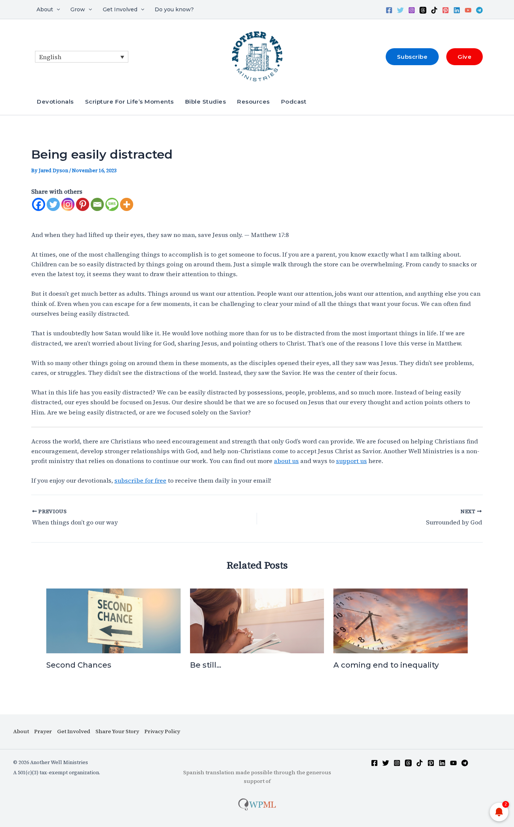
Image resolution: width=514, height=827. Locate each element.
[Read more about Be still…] (257, 620)
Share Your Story (117, 731)
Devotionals (55, 101)
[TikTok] (434, 10)
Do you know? (174, 9)
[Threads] (423, 10)
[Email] (97, 204)
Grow (77, 9)
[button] (56, 9)
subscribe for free (140, 480)
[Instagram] (411, 10)
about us (286, 461)
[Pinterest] (445, 10)
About (44, 9)
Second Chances (78, 665)
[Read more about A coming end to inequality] (400, 620)
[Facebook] (389, 10)
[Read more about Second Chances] (113, 620)
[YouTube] (468, 10)
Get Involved (120, 9)
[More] (126, 204)
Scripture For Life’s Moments (129, 101)
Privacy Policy (162, 731)
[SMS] (112, 204)
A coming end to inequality (386, 665)
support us (351, 461)
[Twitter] (400, 10)
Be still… (205, 665)
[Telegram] (479, 10)
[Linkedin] (456, 10)
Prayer (43, 731)
